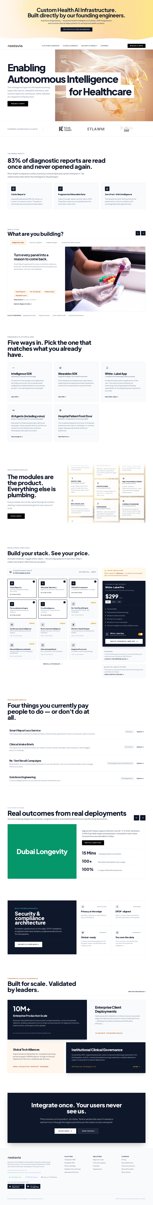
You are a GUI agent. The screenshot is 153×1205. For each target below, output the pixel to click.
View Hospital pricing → (114, 674)
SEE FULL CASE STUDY (93, 843)
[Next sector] (143, 233)
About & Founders (128, 1169)
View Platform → (63, 437)
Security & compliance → (28, 944)
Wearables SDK (70, 1163)
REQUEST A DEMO (136, 46)
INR (119, 601)
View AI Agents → (17, 437)
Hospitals (96, 1166)
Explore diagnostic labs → (23, 304)
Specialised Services (72, 1172)
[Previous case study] (136, 817)
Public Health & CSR (59, 315)
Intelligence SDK (70, 1160)
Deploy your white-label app (122, 641)
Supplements (97, 1169)
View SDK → (15, 397)
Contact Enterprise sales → (116, 659)
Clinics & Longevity (99, 1163)
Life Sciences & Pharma (76, 315)
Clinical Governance (128, 1166)
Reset (93, 572)
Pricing (124, 1160)
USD (108, 601)
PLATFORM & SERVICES (50, 46)
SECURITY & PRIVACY (89, 46)
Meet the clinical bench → (136, 991)
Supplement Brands (29, 315)
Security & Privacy (127, 1163)
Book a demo (16, 516)
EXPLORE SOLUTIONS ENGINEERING (76, 29)
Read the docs (88, 1131)
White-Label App (70, 1166)
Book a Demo (126, 1172)
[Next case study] (142, 817)
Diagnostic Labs (98, 1160)
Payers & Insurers (44, 315)
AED (114, 601)
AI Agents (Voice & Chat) (73, 1169)
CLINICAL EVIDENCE (70, 46)
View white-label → (111, 397)
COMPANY (104, 46)
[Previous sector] (138, 233)
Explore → (140, 732)
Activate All (84, 572)
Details (135, 1066)
